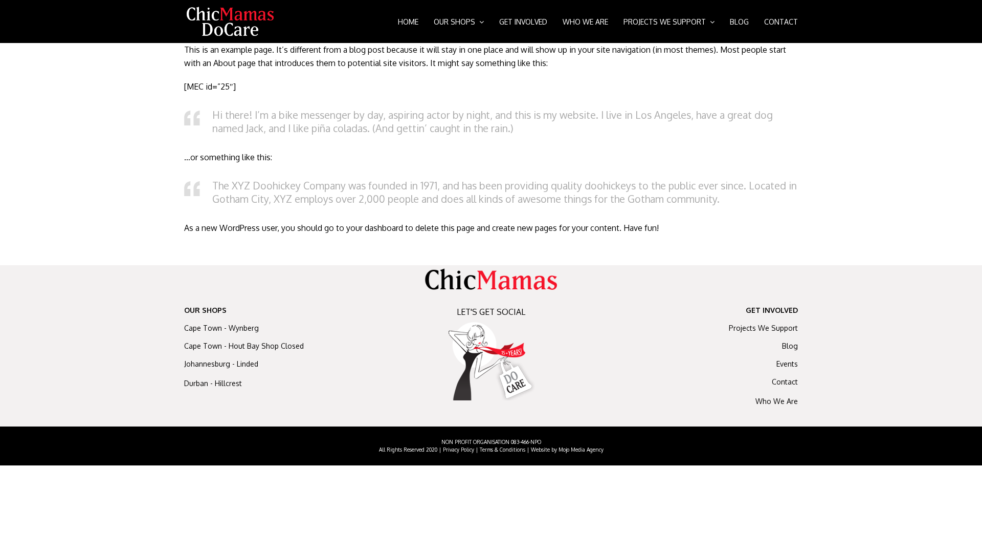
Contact (785, 381)
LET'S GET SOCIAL (491, 312)
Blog (790, 346)
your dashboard (374, 228)
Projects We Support (763, 328)
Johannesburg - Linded (221, 363)
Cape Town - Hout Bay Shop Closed (244, 346)
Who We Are (776, 401)
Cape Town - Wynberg (221, 328)
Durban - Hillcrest (213, 383)
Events (787, 363)
